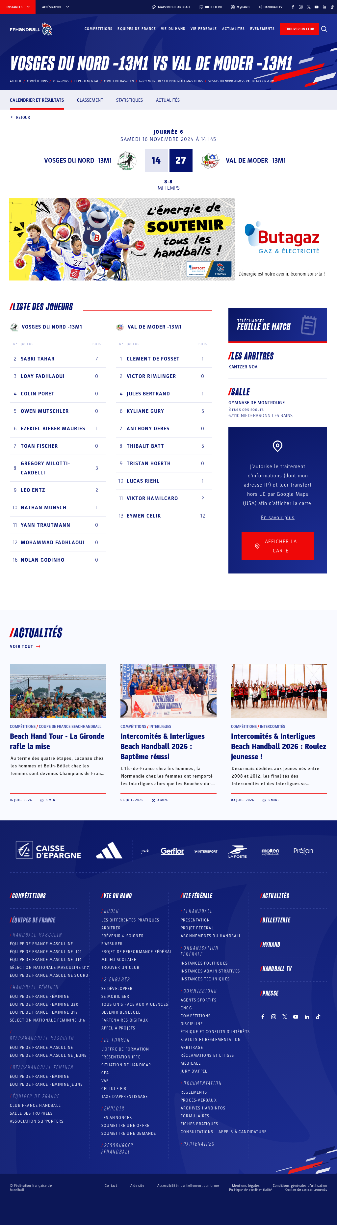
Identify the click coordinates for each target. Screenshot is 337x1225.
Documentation (203, 1083)
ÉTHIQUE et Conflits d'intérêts (215, 1031)
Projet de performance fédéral (136, 951)
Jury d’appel (194, 1071)
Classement (90, 100)
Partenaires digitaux (124, 1020)
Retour (23, 117)
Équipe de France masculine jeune (48, 1055)
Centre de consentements (306, 1190)
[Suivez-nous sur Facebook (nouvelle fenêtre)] (293, 7)
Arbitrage (192, 1047)
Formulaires (195, 1116)
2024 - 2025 (61, 81)
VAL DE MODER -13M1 (256, 161)
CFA (105, 1073)
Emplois (114, 1108)
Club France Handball (35, 1105)
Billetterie (276, 920)
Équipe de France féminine (39, 996)
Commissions (200, 991)
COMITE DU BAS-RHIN (119, 81)
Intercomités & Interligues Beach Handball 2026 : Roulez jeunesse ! (278, 746)
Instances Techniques (205, 979)
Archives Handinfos (203, 1108)
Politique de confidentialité (250, 1190)
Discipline (192, 1024)
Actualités (233, 29)
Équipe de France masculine (41, 944)
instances (14, 7)
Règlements (194, 1092)
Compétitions (99, 29)
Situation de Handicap (126, 1065)
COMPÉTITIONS (196, 1016)
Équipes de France (136, 29)
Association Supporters (37, 1121)
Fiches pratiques (199, 1124)
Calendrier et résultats (37, 100)
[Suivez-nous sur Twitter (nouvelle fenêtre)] (309, 7)
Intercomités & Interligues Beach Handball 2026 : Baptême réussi (162, 746)
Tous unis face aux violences (134, 1004)
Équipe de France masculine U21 (46, 951)
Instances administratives (210, 971)
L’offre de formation (125, 1049)
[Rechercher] (324, 29)
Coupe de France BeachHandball (70, 726)
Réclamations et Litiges (207, 1055)
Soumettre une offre (125, 1125)
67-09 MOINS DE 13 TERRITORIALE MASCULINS (171, 81)
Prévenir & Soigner (122, 936)
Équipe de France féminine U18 (44, 1012)
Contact (111, 1186)
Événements (262, 29)
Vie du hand (173, 29)
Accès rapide (52, 7)
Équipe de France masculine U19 (46, 959)
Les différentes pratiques (130, 920)
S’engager (117, 979)
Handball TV (277, 969)
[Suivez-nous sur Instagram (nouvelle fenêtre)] (301, 7)
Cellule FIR (114, 1088)
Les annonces (116, 1117)
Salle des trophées (31, 1113)
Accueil (16, 81)
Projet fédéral (197, 928)
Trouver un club (120, 967)
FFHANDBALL (198, 911)
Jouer (111, 911)
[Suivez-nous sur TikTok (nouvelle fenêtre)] (332, 7)
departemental (86, 81)
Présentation (195, 920)
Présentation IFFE (121, 1057)
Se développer (117, 988)
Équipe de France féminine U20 (44, 1004)
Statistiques (129, 100)
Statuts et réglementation (211, 1039)
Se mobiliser (115, 996)
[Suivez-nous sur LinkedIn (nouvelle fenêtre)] (324, 7)
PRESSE (270, 993)
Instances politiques (204, 963)
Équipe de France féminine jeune (46, 1084)
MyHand (271, 945)
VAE (105, 1081)
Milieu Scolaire (119, 959)
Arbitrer (111, 928)
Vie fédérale (204, 29)
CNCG (186, 1008)
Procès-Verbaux (199, 1100)
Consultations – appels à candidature (224, 1132)
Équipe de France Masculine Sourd (49, 975)
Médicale (191, 1063)
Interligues (160, 726)
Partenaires (199, 1144)
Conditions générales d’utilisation (300, 1186)
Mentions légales (246, 1186)
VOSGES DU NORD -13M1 (78, 161)
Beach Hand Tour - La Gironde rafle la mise (57, 741)
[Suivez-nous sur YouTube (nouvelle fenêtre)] (317, 7)
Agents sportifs (199, 1000)
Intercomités (272, 726)
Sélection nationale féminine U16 (47, 1020)
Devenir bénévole (121, 1012)
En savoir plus (278, 517)
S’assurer (112, 944)
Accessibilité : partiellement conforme (188, 1186)
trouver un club (299, 29)
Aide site (137, 1186)
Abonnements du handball (211, 936)
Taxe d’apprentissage (124, 1096)
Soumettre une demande (128, 1133)
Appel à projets (118, 1028)
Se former (117, 1040)
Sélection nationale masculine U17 (50, 967)
